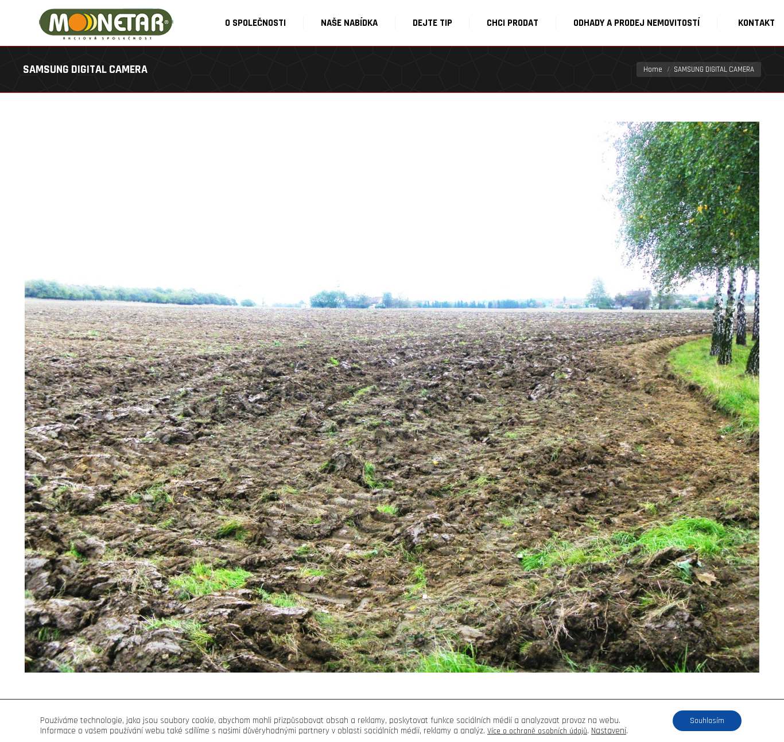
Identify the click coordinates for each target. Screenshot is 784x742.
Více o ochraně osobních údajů (537, 731)
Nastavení (608, 731)
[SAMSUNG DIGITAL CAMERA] (392, 397)
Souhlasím (707, 721)
